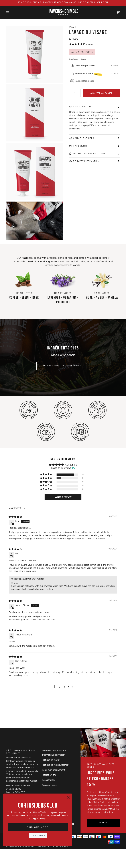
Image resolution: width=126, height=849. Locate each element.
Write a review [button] (63, 497)
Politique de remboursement (55, 765)
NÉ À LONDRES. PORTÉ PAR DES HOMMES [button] (20, 752)
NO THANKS (37, 835)
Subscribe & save (88, 74)
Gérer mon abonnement (53, 770)
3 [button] (64, 687)
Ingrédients (80, 146)
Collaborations (48, 780)
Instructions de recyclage (89, 153)
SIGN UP (103, 823)
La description (82, 107)
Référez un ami (49, 775)
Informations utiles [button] (54, 750)
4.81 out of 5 (71, 465)
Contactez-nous (49, 785)
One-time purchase (84, 66)
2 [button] (59, 687)
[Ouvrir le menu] (10, 12)
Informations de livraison (53, 755)
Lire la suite (74, 129)
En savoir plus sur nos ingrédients (63, 366)
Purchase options (77, 59)
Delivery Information (86, 161)
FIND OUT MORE (37, 827)
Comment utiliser (83, 138)
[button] (76, 44)
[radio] (72, 65)
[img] (15, 517)
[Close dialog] (68, 797)
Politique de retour (50, 760)
